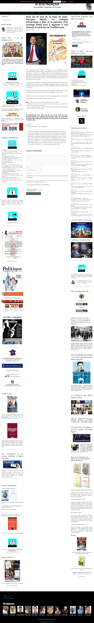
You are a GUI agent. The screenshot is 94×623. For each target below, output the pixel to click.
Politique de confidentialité (42, 184)
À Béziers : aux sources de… (83, 198)
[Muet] (89, 66)
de (74, 80)
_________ (12, 421)
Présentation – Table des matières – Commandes (10, 533)
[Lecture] (72, 66)
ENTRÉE (79, 390)
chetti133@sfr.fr (73, 349)
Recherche (81, 13)
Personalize (64, 1)
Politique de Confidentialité (8, 598)
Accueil (12, 13)
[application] (81, 62)
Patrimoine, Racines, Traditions (52, 102)
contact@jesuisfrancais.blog (14, 551)
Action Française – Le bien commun (78, 85)
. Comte (72, 80)
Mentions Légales (6, 596)
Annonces (33, 13)
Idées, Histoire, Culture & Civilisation (38, 102)
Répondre (46, 126)
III (82, 451)
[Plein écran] (90, 66)
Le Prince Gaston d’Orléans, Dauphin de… (82, 155)
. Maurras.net (73, 84)
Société (39, 13)
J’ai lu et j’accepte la (38, 184)
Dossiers (73, 13)
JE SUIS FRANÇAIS (47, 4)
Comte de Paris (25, 13)
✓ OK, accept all (57, 1)
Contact (5, 595)
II (81, 451)
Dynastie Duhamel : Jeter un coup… (78, 133)
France (28, 102)
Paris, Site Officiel (79, 80)
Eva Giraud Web (50, 622)
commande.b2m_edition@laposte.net (83, 573)
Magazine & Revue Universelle (81, 82)
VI (87, 451)
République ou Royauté (63, 13)
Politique (17, 13)
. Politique (73, 82)
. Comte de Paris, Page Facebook (77, 81)
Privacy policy (71, 1)
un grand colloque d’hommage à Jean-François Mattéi (43, 96)
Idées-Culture (53, 13)
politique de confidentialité (77, 43)
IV (84, 451)
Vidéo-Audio (45, 13)
